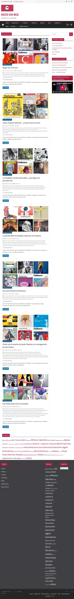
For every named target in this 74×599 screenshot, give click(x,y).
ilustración (47, 447)
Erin (53, 596)
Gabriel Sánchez (63, 443)
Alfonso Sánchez (15, 72)
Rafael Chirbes (45, 357)
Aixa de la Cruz (23, 408)
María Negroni (45, 297)
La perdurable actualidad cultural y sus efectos (22, 235)
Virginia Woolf (5, 132)
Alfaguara (28, 440)
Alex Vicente (8, 128)
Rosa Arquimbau (41, 415)
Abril (10, 72)
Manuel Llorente (22, 244)
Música (42, 23)
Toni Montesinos (30, 299)
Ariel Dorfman (32, 72)
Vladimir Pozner (30, 245)
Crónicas (33, 23)
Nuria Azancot (38, 76)
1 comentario (16, 125)
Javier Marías (22, 355)
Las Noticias (4, 477)
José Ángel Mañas (15, 129)
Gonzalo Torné (41, 74)
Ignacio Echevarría (17, 297)
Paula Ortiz (23, 415)
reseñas (46, 455)
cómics (35, 443)
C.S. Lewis (24, 128)
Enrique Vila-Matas (28, 412)
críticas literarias (6, 74)
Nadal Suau (32, 76)
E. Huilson (16, 74)
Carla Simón (44, 410)
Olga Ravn (22, 131)
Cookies (3, 468)
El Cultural (21, 74)
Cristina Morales (6, 412)
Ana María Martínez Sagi (21, 410)
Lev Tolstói (25, 187)
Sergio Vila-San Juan (11, 416)
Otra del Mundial (23, 1)
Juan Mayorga (14, 413)
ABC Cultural (6, 72)
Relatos (13, 26)
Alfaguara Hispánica (39, 408)
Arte (49, 23)
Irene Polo (40, 412)
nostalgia (33, 244)
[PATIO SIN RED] (3, 24)
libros (32, 129)
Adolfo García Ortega (16, 240)
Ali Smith (20, 72)
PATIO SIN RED (10, 14)
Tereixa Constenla (29, 416)
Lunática (54, 54)
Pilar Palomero (35, 415)
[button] (19, 23)
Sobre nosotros (5, 487)
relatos (40, 454)
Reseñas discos (51, 455)
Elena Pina (5, 297)
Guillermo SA (6, 447)
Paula (64, 451)
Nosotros (11, 189)
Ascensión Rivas (39, 72)
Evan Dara (9, 129)
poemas (26, 455)
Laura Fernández (27, 129)
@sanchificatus (6, 440)
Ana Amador (51, 440)
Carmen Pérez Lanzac (30, 296)
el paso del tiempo (19, 242)
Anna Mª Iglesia (26, 72)
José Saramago (29, 355)
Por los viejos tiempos (57, 45)
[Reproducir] (54, 92)
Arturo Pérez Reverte (16, 353)
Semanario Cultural (7, 64)
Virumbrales (23, 458)
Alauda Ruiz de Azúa (31, 408)
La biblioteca (14, 23)
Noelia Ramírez (28, 357)
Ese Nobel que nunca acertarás (15, 403)
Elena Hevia (39, 353)
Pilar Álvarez (28, 415)
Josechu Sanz (17, 451)
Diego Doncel (16, 412)
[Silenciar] (68, 92)
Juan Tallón (21, 129)
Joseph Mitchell (33, 242)
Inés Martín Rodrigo (7, 187)
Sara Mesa (10, 358)
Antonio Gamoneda (38, 240)
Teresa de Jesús (36, 416)
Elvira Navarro (27, 242)
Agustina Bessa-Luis (16, 408)
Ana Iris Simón (13, 410)
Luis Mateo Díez (16, 244)
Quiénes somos (23, 26)
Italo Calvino (5, 76)
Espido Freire (35, 412)
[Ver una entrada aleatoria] (71, 24)
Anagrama (58, 440)
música (55, 451)
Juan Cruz (10, 76)
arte (63, 440)
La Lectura (23, 76)
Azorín (20, 296)
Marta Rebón (43, 187)
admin (53, 70)
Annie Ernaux (37, 352)
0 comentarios (19, 70)
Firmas (31, 594)
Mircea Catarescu (44, 413)
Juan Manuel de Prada (7, 413)
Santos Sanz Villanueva (24, 189)
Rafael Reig (5, 358)
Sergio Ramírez (14, 245)
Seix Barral (58, 455)
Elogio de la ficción (10, 67)
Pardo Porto (44, 244)
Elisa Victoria (25, 74)
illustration (38, 447)
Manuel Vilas (37, 187)
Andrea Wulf (30, 240)
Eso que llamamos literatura (14, 291)
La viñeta (24, 23)
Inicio (7, 23)
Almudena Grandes (23, 352)
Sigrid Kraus (31, 189)
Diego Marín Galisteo (37, 128)
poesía (4, 245)
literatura (28, 76)
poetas (35, 455)
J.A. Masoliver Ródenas (15, 355)
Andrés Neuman (30, 352)
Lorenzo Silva (44, 355)
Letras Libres (5, 244)
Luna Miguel (16, 357)
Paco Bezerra (18, 415)
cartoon (5, 444)
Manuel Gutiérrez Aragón (8, 131)
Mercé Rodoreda (36, 413)
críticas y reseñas (19, 444)
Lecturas (21, 187)
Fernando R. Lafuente (33, 74)
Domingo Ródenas (30, 185)
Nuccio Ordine (6, 415)
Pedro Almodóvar (27, 131)
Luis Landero (11, 357)
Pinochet (43, 76)
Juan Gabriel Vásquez (16, 76)
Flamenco (57, 23)
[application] (62, 87)
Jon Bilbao (23, 297)
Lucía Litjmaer (5, 357)
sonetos (61, 455)
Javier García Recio (15, 187)
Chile (47, 72)
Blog (7, 26)
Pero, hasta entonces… (57, 43)
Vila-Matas (25, 358)
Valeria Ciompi (6, 190)
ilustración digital (60, 447)
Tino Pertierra (44, 131)
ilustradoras (7, 451)
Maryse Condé (6, 189)
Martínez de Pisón (6, 299)
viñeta (29, 458)
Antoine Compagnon (7, 353)
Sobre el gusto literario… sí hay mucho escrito (21, 123)
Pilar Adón (40, 357)
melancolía (28, 244)
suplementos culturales (7, 77)
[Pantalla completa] (71, 92)
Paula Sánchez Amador (12, 454)
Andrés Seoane (29, 410)
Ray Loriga (8, 245)
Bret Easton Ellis (18, 128)
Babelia (44, 72)
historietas (29, 447)
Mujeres (49, 451)
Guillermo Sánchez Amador (17, 447)
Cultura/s (12, 74)
